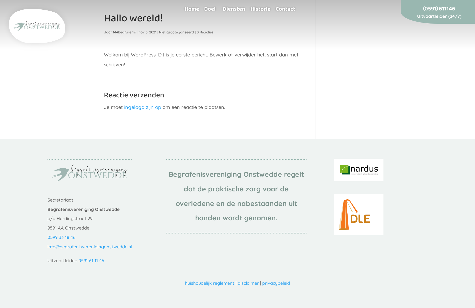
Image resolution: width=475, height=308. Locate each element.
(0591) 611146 (439, 9)
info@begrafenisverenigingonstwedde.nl (90, 247)
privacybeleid (276, 283)
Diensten (234, 9)
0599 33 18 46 (61, 237)
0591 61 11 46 (91, 260)
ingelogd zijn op (142, 107)
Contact (285, 9)
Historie (260, 9)
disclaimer (248, 283)
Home (192, 9)
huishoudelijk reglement (209, 283)
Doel (209, 9)
